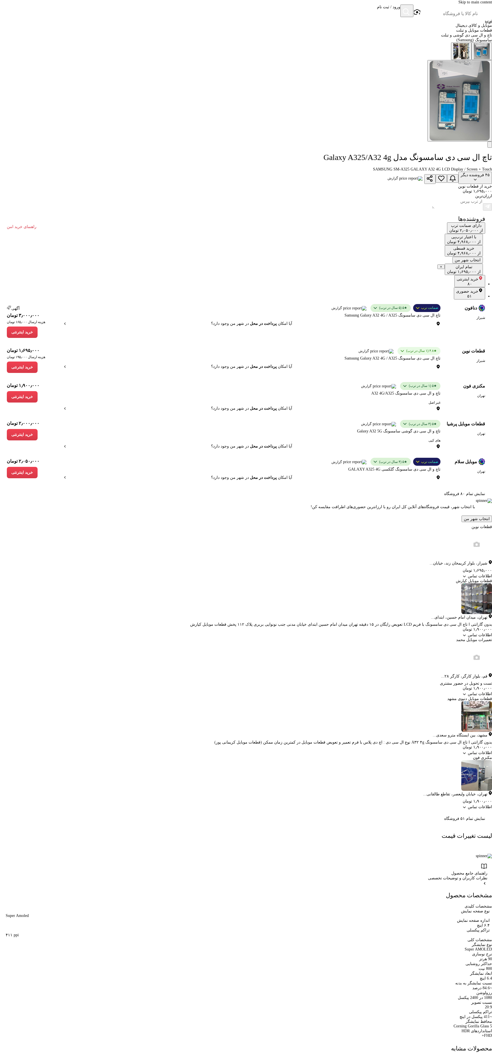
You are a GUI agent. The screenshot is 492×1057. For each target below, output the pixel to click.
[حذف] (441, 266)
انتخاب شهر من (477, 519)
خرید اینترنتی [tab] (467, 281)
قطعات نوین (473, 350)
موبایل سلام (466, 461)
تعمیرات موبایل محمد (474, 640)
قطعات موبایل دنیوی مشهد (469, 699)
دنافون (471, 307)
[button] (388, 11)
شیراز (481, 318)
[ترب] (485, 11)
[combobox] (449, 14)
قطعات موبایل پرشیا (466, 423)
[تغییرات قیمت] (452, 178)
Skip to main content (475, 2)
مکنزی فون (474, 385)
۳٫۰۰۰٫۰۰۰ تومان (23, 315)
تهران (481, 396)
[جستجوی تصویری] (416, 12)
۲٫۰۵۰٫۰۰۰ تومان (23, 461)
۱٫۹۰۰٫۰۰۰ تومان (23, 385)
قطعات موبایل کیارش (474, 581)
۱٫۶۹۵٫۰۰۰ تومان (23, 350)
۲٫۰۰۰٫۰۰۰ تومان (23, 423)
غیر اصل (434, 403)
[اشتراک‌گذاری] (430, 179)
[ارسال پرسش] (487, 207)
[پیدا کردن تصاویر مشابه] (489, 144)
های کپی (434, 440)
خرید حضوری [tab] (467, 293)
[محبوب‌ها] (441, 178)
